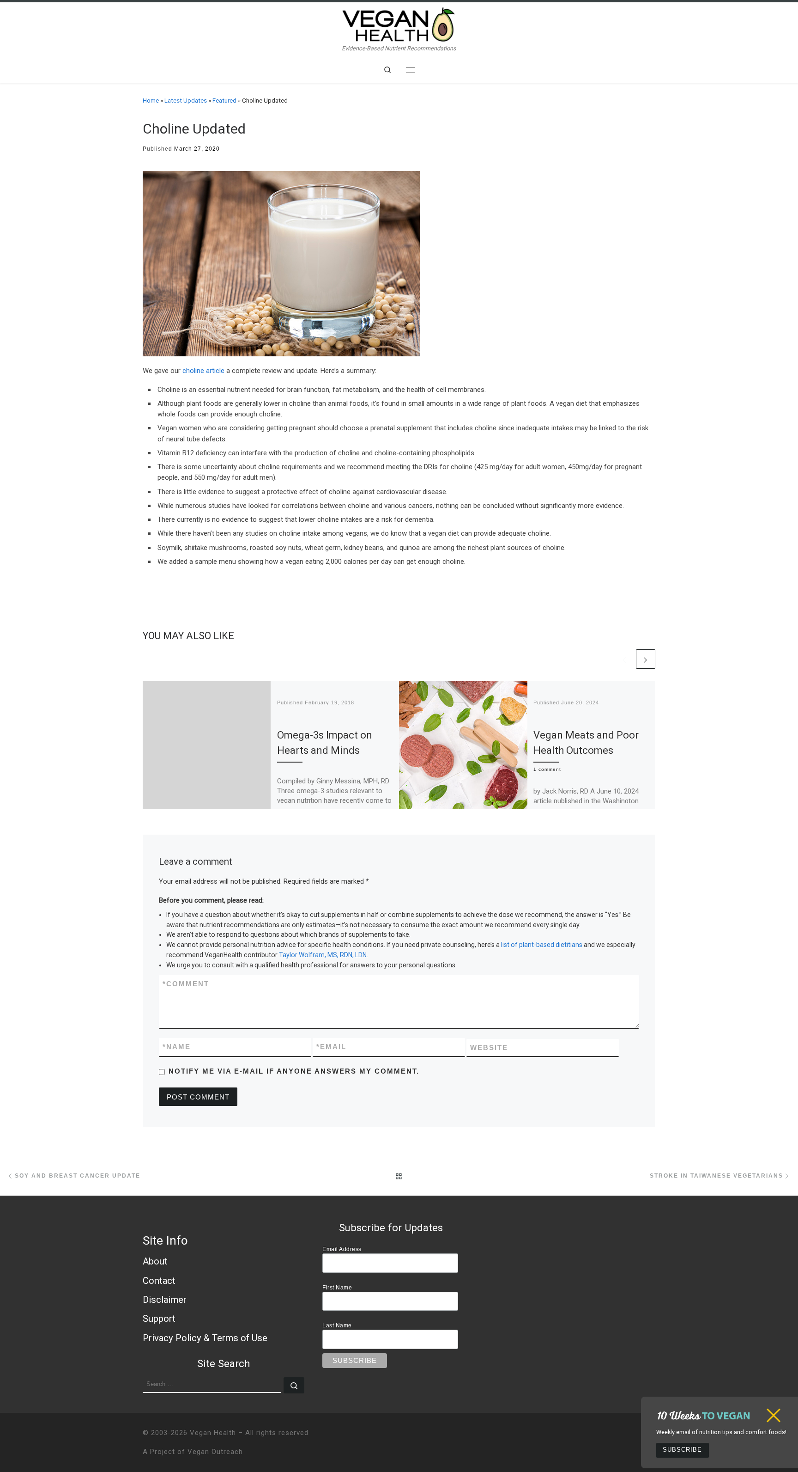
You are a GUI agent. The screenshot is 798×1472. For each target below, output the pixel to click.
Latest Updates (185, 100)
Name (177, 1047)
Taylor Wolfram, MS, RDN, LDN (323, 955)
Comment (186, 984)
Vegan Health (213, 1433)
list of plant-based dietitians (541, 944)
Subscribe (682, 1450)
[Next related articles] (645, 659)
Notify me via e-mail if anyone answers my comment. (294, 1071)
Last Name (337, 1325)
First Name (337, 1287)
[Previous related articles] (625, 659)
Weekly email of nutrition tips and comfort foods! (721, 1432)
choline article (203, 370)
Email (331, 1047)
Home (151, 100)
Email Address (342, 1249)
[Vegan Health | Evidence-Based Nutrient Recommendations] (399, 23)
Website (489, 1047)
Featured (224, 100)
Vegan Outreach (215, 1452)
